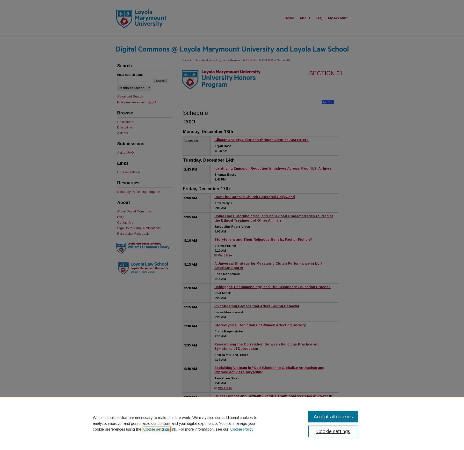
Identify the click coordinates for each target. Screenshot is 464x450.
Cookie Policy (241, 429)
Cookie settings (156, 429)
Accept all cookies (333, 416)
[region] (232, 423)
